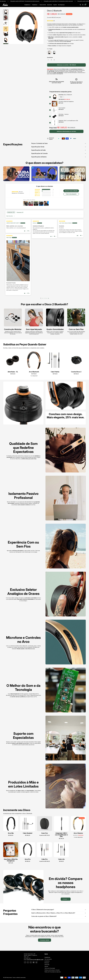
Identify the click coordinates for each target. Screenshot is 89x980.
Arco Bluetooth (34, 372)
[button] (50, 20)
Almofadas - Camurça (63, 114)
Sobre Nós (46, 964)
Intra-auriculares (48, 959)
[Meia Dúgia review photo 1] (18, 260)
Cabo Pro (45, 859)
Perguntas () (20, 212)
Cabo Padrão (55, 372)
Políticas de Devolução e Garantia (52, 970)
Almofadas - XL (13, 372)
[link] (23, 403)
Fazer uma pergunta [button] (71, 194)
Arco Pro (27, 859)
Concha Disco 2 (76, 372)
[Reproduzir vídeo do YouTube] (16, 173)
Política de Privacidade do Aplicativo (52, 971)
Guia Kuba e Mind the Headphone (66, 101)
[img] (9, 221)
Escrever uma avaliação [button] (71, 190)
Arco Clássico (78, 833)
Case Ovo (44, 833)
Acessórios (47, 961)
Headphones (47, 957)
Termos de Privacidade (49, 968)
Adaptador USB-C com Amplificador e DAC (68, 120)
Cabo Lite (61, 859)
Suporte (46, 966)
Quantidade (50, 57)
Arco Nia (11, 833)
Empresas (46, 962)
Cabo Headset (62, 107)
